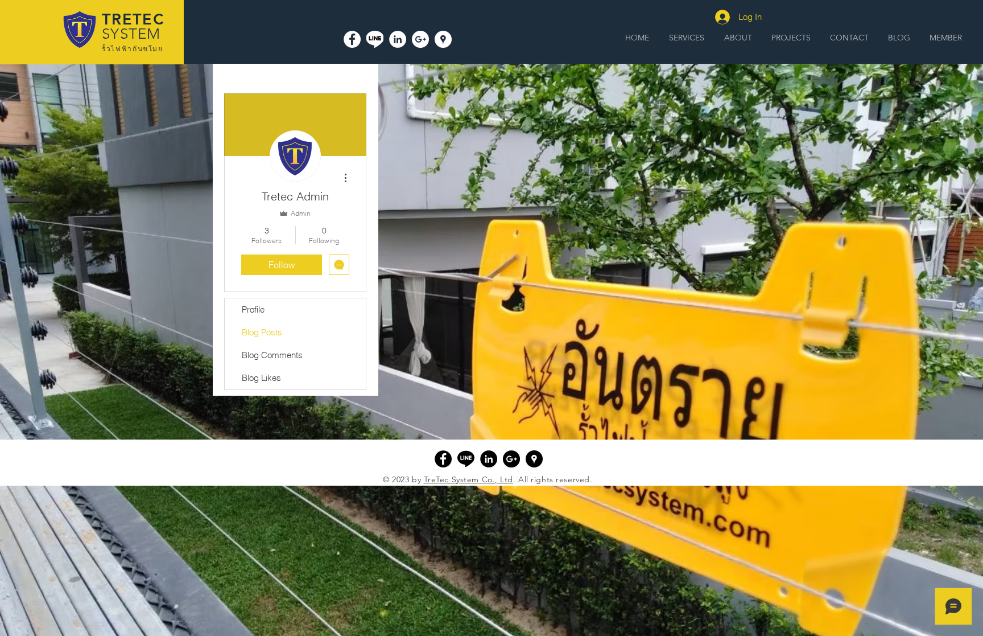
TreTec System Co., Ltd (468, 479)
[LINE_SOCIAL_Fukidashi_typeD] (374, 39)
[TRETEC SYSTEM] (443, 39)
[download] (465, 458)
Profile (253, 309)
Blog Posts (262, 332)
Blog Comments (272, 355)
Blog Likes (261, 377)
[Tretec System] (352, 39)
